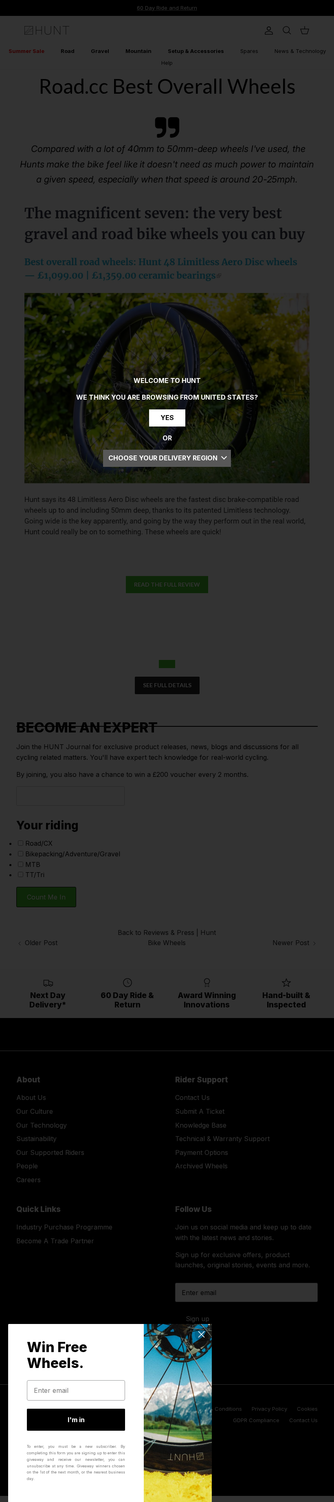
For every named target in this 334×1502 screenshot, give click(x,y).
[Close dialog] (201, 1334)
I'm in (76, 1420)
